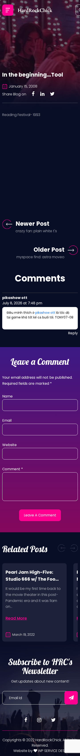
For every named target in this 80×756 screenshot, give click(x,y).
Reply (73, 333)
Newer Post (32, 224)
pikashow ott (45, 312)
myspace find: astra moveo (40, 257)
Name (7, 396)
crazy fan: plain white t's (36, 231)
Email (7, 420)
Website (9, 444)
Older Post (49, 250)
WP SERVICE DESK (52, 750)
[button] (62, 548)
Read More (16, 618)
